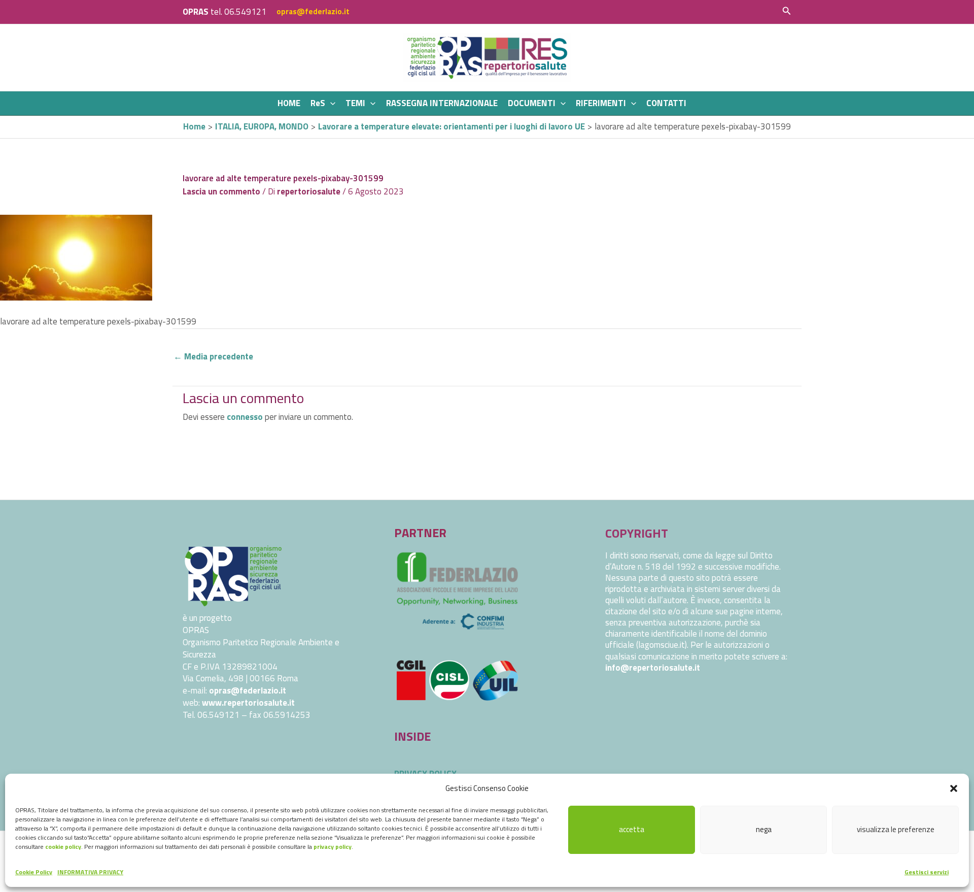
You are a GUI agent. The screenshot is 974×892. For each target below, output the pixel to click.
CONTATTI (666, 103)
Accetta (631, 829)
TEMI (355, 103)
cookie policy (63, 846)
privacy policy (333, 846)
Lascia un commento (221, 191)
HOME (288, 103)
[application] (330, 103)
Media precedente (213, 356)
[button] (954, 788)
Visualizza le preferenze (895, 829)
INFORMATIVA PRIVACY (90, 872)
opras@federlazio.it (313, 11)
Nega (764, 829)
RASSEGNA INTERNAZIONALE (442, 103)
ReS (317, 103)
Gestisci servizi (927, 872)
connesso (245, 416)
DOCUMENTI (531, 103)
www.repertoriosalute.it (248, 702)
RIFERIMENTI (601, 103)
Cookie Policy (33, 872)
